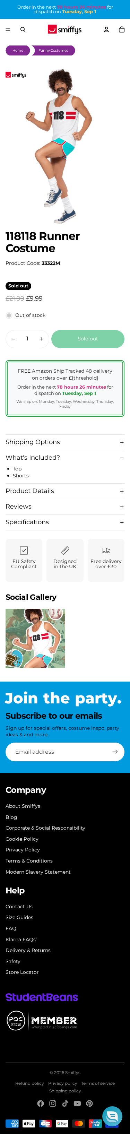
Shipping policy (65, 1090)
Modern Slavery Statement (38, 872)
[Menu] (8, 29)
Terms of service (98, 1083)
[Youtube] (77, 1103)
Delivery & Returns (28, 950)
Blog (11, 817)
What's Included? (33, 457)
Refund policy (29, 1083)
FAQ (11, 928)
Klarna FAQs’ (21, 939)
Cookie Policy (22, 839)
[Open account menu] (106, 29)
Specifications (27, 522)
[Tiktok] (65, 1103)
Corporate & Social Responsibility (45, 828)
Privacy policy (62, 1083)
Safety (13, 961)
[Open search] (23, 29)
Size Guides (19, 917)
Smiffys (72, 1072)
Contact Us (19, 906)
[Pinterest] (89, 1103)
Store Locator (22, 972)
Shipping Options (33, 442)
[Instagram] (53, 1103)
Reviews (19, 506)
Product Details (30, 491)
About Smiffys (23, 806)
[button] (112, 1116)
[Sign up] (115, 752)
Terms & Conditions (29, 861)
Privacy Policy (23, 850)
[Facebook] (40, 1103)
